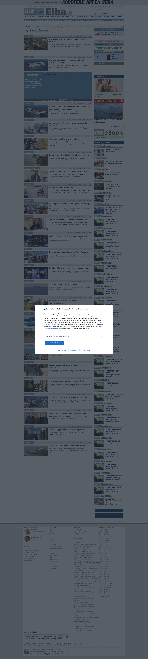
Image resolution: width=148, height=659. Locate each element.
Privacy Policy (85, 350)
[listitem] (74, 336)
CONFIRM (54, 342)
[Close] (109, 309)
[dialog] (74, 329)
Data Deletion (62, 350)
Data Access (74, 350)
